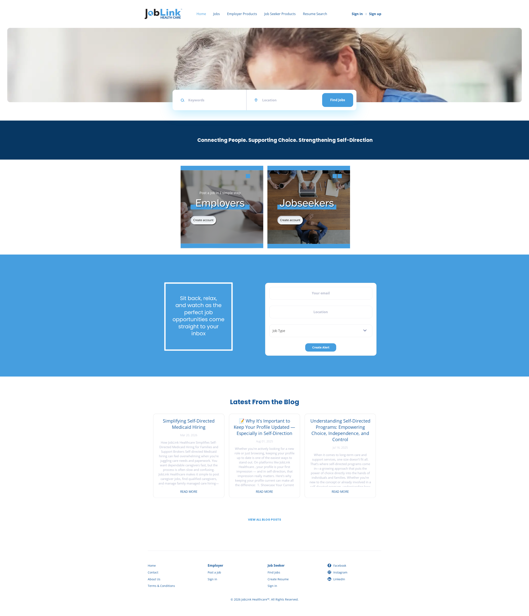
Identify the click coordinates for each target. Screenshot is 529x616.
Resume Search (315, 14)
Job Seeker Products (280, 14)
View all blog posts (264, 520)
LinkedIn (339, 579)
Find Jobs (337, 100)
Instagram (340, 572)
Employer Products (242, 14)
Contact (153, 572)
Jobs (216, 14)
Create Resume (278, 579)
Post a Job (214, 572)
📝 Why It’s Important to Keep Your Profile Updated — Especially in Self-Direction (264, 427)
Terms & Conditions (161, 586)
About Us (154, 579)
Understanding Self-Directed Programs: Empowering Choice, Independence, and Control (340, 430)
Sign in (357, 14)
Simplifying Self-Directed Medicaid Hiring (188, 424)
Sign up (375, 14)
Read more (188, 491)
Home (201, 14)
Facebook (339, 565)
